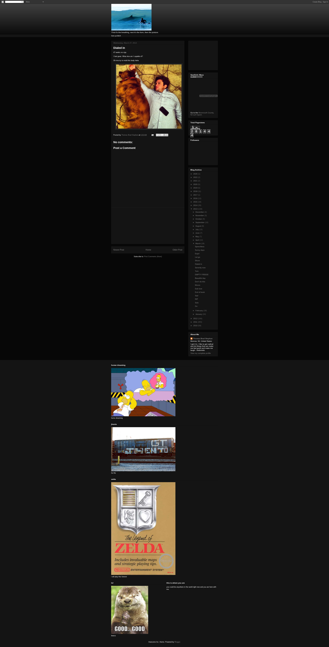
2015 (195, 202)
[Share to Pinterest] (167, 135)
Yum (197, 271)
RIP (196, 299)
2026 (195, 174)
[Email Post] (152, 135)
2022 (195, 177)
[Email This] (157, 135)
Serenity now (200, 268)
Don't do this (200, 282)
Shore (197, 261)
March (198, 243)
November (199, 215)
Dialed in (198, 264)
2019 (195, 188)
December (199, 212)
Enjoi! (197, 254)
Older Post (177, 250)
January (199, 314)
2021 (195, 181)
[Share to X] (162, 135)
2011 (195, 322)
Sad (196, 296)
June (197, 233)
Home (148, 250)
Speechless (199, 247)
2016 (195, 198)
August (198, 226)
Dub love (198, 289)
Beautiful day (200, 278)
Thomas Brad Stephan (203, 339)
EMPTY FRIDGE (201, 275)
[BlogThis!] (159, 135)
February (199, 310)
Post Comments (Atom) (153, 256)
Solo (197, 303)
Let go (197, 257)
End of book (200, 292)
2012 (195, 318)
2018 (195, 191)
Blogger (177, 642)
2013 (195, 209)
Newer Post (118, 250)
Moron (197, 285)
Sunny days (199, 250)
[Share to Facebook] (164, 135)
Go (196, 306)
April (197, 240)
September (200, 222)
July (197, 229)
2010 (195, 326)
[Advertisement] (148, 226)
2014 (195, 205)
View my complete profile (200, 353)
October (199, 219)
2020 (195, 184)
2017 (195, 195)
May (197, 236)
